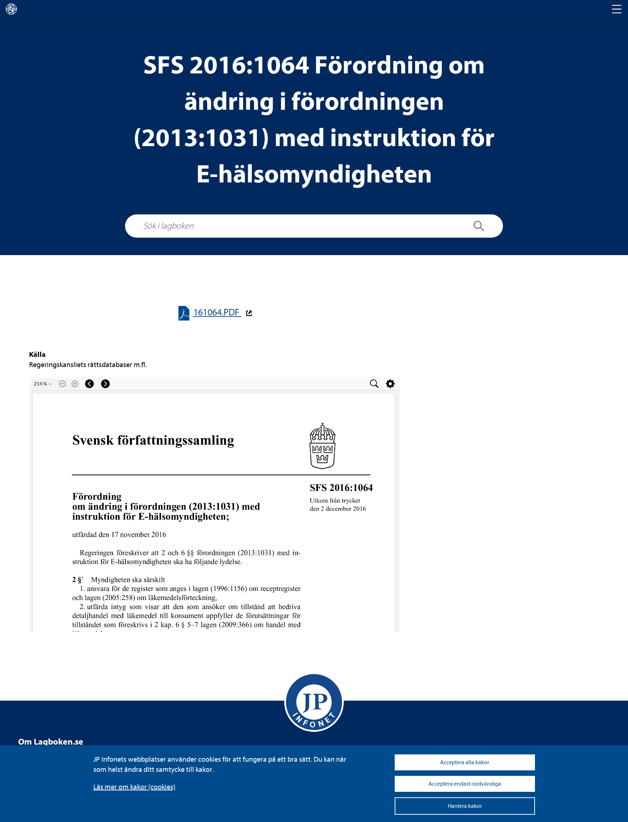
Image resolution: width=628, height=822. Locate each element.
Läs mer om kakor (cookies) (134, 787)
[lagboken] (11, 9)
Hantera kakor (465, 806)
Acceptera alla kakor (464, 762)
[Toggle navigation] (616, 9)
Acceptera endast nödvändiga (464, 784)
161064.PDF (217, 312)
